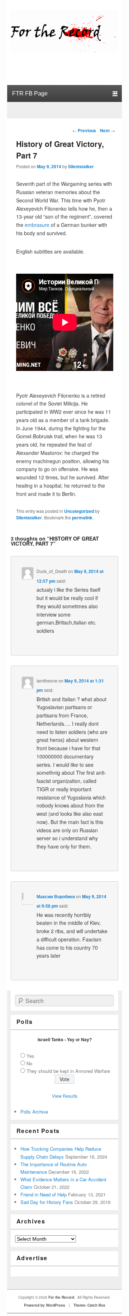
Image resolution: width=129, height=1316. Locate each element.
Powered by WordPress (44, 1305)
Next (107, 130)
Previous (84, 130)
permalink (82, 517)
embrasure (37, 224)
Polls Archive (34, 1111)
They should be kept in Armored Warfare (68, 1070)
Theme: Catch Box (89, 1305)
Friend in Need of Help (43, 1194)
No (29, 1063)
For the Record (61, 1297)
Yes (30, 1055)
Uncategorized (79, 511)
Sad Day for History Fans (46, 1202)
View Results (64, 1096)
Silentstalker (81, 166)
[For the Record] (65, 50)
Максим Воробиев (56, 896)
